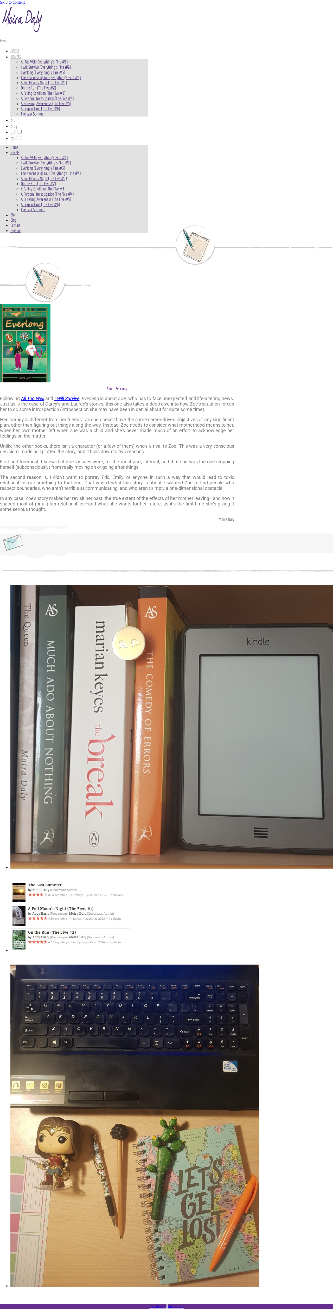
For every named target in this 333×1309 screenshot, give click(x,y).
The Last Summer (33, 113)
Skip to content (12, 2)
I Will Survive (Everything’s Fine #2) (46, 67)
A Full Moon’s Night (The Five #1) (44, 82)
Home (15, 50)
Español (16, 137)
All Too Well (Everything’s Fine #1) (44, 61)
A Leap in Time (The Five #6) (40, 108)
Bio (12, 120)
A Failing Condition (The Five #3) (43, 93)
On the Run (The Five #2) (38, 87)
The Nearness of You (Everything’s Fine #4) (51, 77)
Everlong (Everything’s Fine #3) (43, 72)
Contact (16, 131)
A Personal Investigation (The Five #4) (47, 98)
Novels (15, 56)
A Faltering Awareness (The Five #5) (46, 103)
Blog (13, 126)
